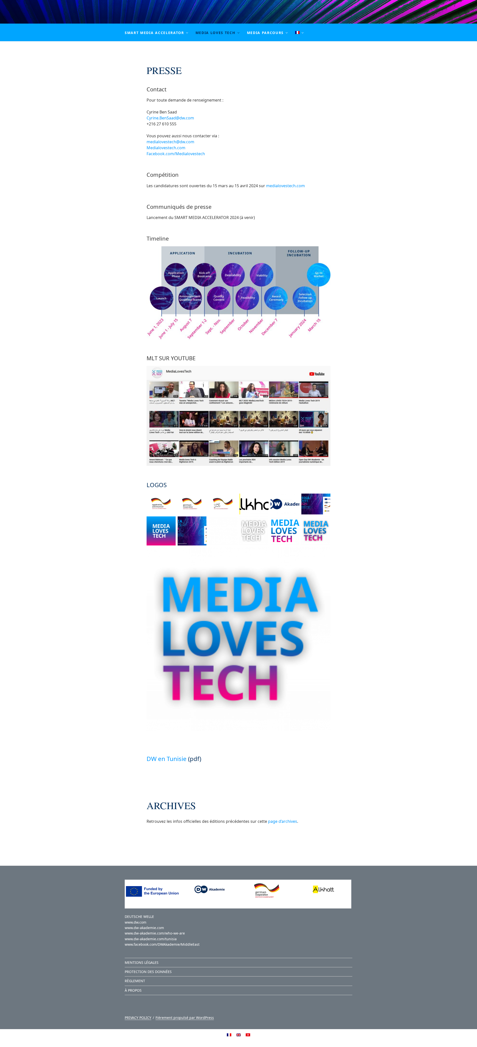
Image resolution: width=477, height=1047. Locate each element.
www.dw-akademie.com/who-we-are (155, 933)
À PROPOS (133, 990)
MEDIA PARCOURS (265, 32)
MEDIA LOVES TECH (216, 32)
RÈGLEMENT (135, 980)
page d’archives (282, 821)
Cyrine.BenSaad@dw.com (170, 118)
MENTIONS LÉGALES (142, 962)
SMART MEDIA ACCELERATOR (154, 32)
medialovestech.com (285, 185)
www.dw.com (135, 922)
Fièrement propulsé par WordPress (185, 1017)
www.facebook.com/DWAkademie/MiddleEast (162, 944)
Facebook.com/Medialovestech (176, 153)
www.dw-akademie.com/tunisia (151, 939)
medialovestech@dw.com (170, 141)
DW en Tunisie (167, 759)
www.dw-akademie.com (144, 927)
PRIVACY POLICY (138, 1017)
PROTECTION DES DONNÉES (148, 971)
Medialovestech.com (166, 147)
